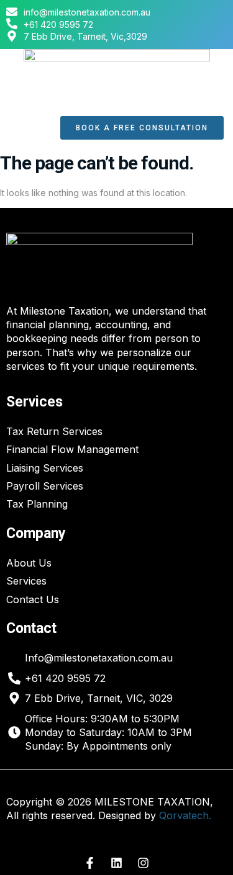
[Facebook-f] (90, 863)
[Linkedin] (117, 863)
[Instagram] (143, 863)
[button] (30, 128)
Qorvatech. (185, 815)
